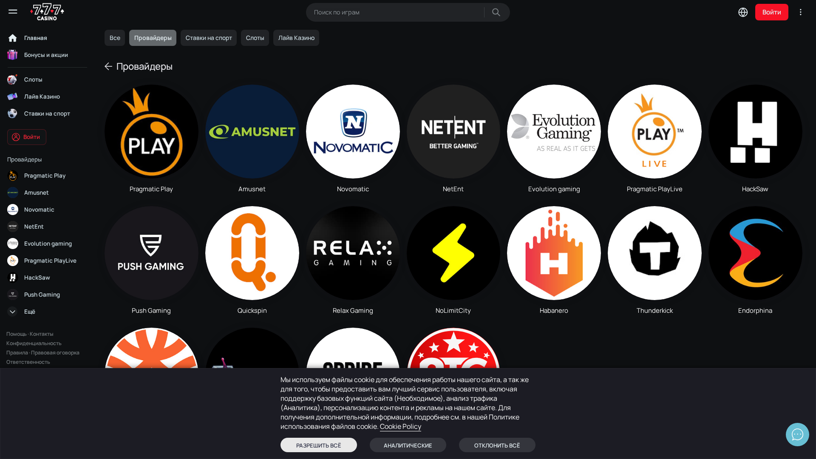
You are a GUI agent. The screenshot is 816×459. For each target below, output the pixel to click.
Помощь (16, 333)
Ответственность (28, 362)
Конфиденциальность (34, 343)
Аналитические (408, 445)
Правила (17, 352)
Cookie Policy (400, 426)
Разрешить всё (318, 445)
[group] (115, 38)
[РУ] (742, 11)
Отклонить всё (497, 445)
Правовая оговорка (55, 352)
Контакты (42, 333)
